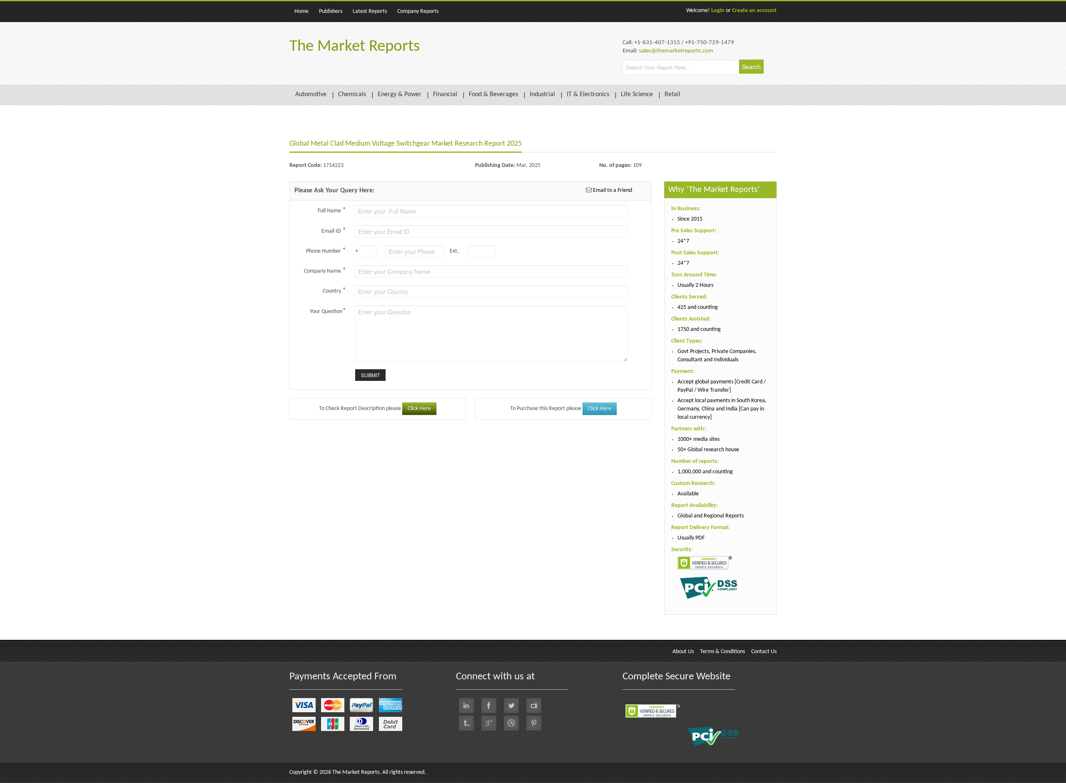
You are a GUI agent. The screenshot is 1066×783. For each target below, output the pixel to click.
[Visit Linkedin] (466, 705)
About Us (683, 652)
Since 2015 (689, 219)
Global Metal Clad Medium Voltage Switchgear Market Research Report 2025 (405, 144)
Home (301, 11)
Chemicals (352, 94)
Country (334, 291)
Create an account (754, 10)
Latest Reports (370, 11)
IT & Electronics (588, 94)
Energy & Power (399, 94)
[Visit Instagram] (511, 723)
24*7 (683, 241)
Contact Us (764, 652)
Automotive (310, 94)
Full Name (332, 210)
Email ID (333, 231)
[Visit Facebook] (488, 705)
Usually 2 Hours (695, 285)
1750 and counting (699, 329)
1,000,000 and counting (705, 472)
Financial (445, 94)
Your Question (328, 311)
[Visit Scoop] (466, 723)
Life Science (637, 94)
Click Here (419, 408)
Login (718, 10)
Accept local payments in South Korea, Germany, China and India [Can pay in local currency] (722, 409)
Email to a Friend (612, 190)
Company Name (325, 271)
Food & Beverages (493, 94)
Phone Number (326, 251)
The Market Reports (354, 47)
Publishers (330, 11)
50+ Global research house (708, 450)
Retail (672, 94)
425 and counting (697, 307)
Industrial (542, 94)
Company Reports (417, 11)
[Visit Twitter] (511, 705)
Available (688, 494)
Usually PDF (691, 538)
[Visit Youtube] (533, 705)
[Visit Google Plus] (488, 723)
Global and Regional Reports (710, 516)
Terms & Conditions (722, 652)
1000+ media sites (698, 439)
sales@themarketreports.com (676, 51)
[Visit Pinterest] (533, 723)
